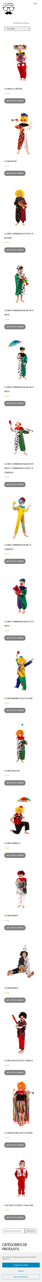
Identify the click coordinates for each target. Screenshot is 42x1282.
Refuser (21, 1271)
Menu (35, 3)
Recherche (30, 1231)
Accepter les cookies (21, 1265)
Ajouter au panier (15, 101)
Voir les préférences (21, 1277)
